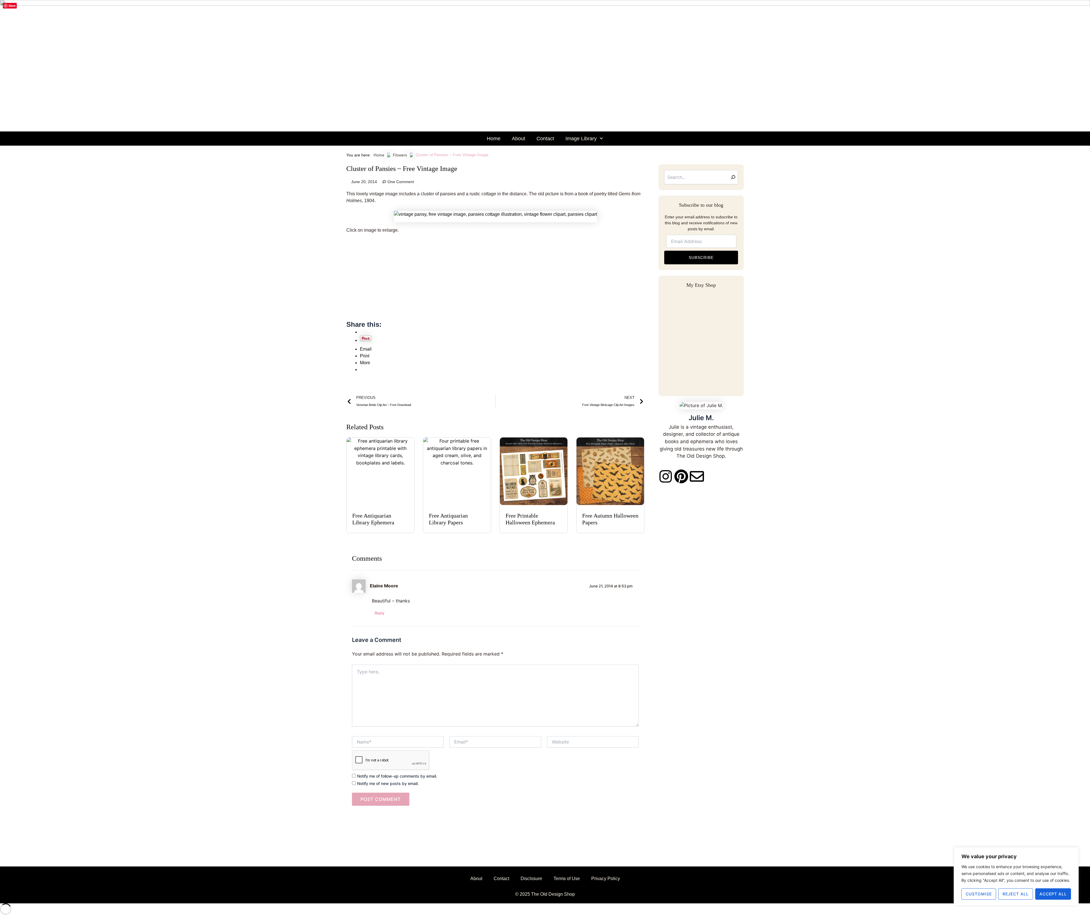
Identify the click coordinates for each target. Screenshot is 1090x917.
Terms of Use (567, 878)
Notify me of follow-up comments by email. (397, 776)
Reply (379, 613)
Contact (545, 138)
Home (493, 138)
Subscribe (701, 257)
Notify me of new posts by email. (388, 783)
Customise (979, 893)
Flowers (400, 155)
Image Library (581, 138)
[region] (1016, 876)
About (518, 138)
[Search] (733, 177)
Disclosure (531, 878)
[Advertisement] (495, 280)
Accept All (1053, 893)
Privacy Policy (605, 878)
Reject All (1016, 893)
